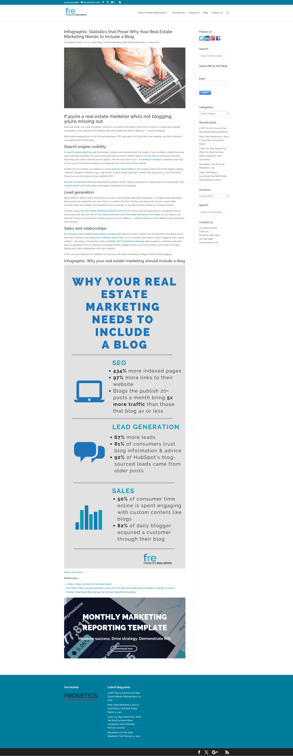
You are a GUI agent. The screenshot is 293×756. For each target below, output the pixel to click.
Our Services (178, 13)
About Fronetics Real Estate (151, 13)
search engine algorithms (79, 152)
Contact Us (217, 13)
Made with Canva (73, 572)
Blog (205, 13)
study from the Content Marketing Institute (94, 211)
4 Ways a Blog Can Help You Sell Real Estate (88, 584)
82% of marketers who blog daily (133, 241)
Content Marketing (112, 42)
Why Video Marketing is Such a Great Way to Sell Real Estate (214, 140)
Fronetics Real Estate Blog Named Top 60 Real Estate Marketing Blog (101, 592)
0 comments (152, 42)
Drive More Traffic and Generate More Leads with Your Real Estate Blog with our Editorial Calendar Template (120, 588)
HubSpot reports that (112, 237)
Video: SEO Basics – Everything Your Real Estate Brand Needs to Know (213, 176)
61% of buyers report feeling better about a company (90, 234)
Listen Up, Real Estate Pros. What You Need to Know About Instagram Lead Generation (124, 720)
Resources (194, 13)
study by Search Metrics (123, 169)
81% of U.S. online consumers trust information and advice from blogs (125, 214)
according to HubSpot (150, 159)
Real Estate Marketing (134, 42)
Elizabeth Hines (75, 42)
